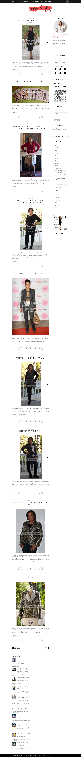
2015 (55, 158)
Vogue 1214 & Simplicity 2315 (30, 358)
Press (42, 1)
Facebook (55, 70)
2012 (55, 163)
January (57, 200)
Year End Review (30, 18)
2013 (55, 162)
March (57, 197)
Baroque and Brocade (30, 500)
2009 (56, 202)
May (56, 194)
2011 (55, 165)
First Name (56, 113)
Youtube (65, 74)
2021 (55, 148)
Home (13, 1)
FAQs (46, 1)
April (56, 195)
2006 (56, 207)
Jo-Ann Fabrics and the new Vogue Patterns (20, 706)
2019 (55, 152)
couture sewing (31, 576)
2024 (56, 145)
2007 (56, 205)
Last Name (56, 116)
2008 (56, 203)
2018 (55, 153)
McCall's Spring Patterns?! (30, 82)
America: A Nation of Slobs (22, 668)
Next (47, 42)
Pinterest (55, 74)
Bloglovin (60, 74)
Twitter (60, 70)
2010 (55, 166)
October (57, 185)
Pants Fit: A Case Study (31, 274)
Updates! (30, 578)
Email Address (60, 110)
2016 (55, 157)
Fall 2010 (30, 124)
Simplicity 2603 (30, 429)
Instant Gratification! (31, 431)
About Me (18, 1)
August (57, 189)
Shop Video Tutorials (34, 1)
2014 (55, 160)
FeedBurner (63, 62)
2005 (56, 208)
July (56, 190)
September (58, 187)
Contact (50, 1)
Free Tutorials (25, 1)
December (58, 168)
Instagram (65, 70)
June (56, 192)
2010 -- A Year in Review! (30, 20)
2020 (56, 150)
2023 (56, 147)
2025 (55, 143)
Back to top (65, 755)
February (57, 199)
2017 (55, 155)
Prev (14, 42)
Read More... (15, 69)
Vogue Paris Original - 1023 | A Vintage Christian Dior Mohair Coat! (23, 698)
